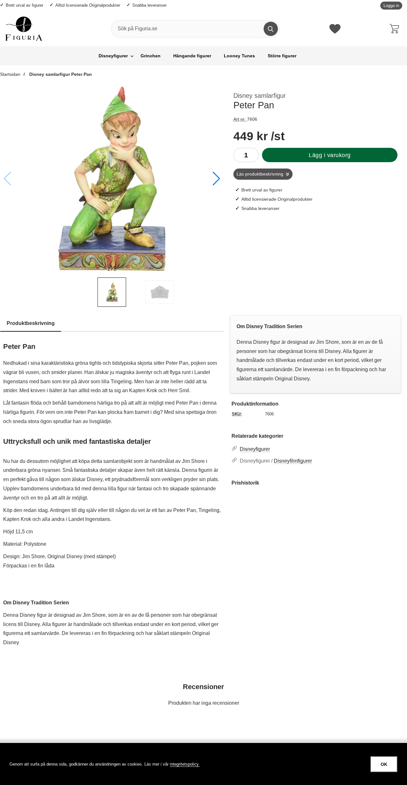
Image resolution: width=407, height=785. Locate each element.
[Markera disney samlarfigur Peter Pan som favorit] (214, 93)
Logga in (391, 5)
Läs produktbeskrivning (260, 174)
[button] (216, 179)
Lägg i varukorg (330, 155)
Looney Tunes (239, 56)
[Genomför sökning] (271, 29)
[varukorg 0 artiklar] (396, 28)
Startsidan (10, 74)
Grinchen (151, 56)
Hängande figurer (192, 56)
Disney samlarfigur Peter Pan (60, 74)
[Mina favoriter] (335, 28)
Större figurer (282, 56)
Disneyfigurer (113, 56)
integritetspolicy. (185, 764)
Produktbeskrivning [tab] (31, 323)
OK (384, 764)
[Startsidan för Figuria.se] (24, 28)
